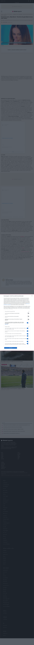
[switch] (28, 313)
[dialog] (17, 322)
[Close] (32, 296)
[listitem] (17, 311)
